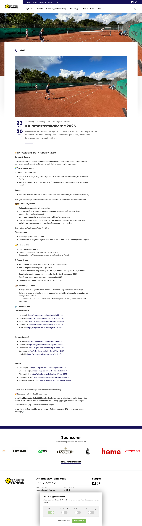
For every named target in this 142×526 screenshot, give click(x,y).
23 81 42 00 (68, 490)
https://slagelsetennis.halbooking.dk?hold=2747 (46, 345)
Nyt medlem (88, 9)
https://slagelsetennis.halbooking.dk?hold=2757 (49, 374)
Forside (28, 2)
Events (40, 9)
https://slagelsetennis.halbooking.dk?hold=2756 (51, 377)
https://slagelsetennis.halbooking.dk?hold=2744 (45, 315)
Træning (74, 9)
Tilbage (22, 50)
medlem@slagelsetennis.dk (46, 490)
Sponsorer (42, 2)
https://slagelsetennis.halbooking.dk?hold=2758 (53, 380)
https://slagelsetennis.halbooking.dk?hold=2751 (46, 351)
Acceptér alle (79, 521)
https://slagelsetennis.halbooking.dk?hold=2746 (46, 318)
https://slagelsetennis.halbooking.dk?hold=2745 (45, 341)
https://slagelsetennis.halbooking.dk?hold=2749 (46, 348)
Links (56, 2)
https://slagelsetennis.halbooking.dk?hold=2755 (48, 368)
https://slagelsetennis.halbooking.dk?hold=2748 (46, 321)
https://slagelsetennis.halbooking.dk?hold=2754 (50, 371)
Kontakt (50, 2)
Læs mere (46, 502)
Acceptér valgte (64, 521)
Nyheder (29, 9)
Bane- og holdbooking (56, 9)
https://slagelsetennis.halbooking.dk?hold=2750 (46, 325)
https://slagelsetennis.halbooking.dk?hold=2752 (44, 328)
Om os (35, 2)
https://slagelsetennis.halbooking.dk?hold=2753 (44, 354)
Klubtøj (101, 9)
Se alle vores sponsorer (71, 462)
